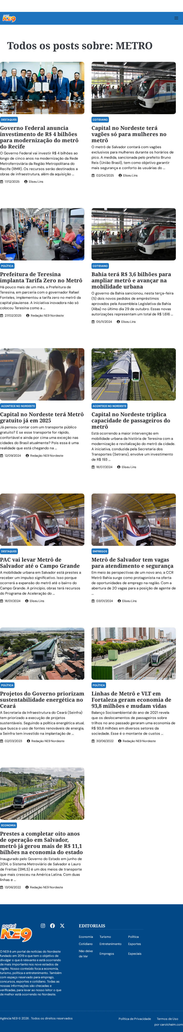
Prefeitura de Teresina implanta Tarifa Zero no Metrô (42, 277)
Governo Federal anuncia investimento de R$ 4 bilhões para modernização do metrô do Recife (39, 137)
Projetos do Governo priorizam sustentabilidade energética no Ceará (42, 699)
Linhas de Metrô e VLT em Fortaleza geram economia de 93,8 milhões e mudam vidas (131, 699)
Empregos (100, 551)
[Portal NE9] (9, 18)
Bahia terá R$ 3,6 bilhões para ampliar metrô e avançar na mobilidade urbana (131, 280)
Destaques (9, 119)
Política (7, 266)
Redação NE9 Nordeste (47, 315)
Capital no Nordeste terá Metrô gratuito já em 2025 (42, 417)
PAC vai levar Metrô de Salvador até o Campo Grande (40, 562)
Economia (8, 825)
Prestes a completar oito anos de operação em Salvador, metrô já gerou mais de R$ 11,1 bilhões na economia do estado (41, 843)
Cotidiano (100, 119)
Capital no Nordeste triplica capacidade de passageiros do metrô (131, 420)
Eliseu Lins (36, 182)
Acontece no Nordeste (18, 406)
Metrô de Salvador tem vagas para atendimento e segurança (132, 562)
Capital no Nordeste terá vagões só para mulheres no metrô (129, 134)
